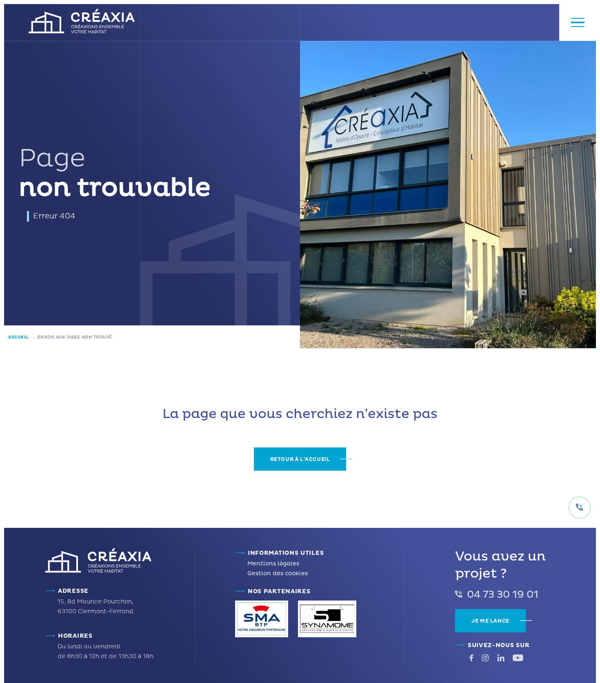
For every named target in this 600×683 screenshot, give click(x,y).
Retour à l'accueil (300, 459)
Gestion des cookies (277, 573)
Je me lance (490, 621)
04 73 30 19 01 (502, 595)
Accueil (18, 337)
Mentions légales (273, 563)
